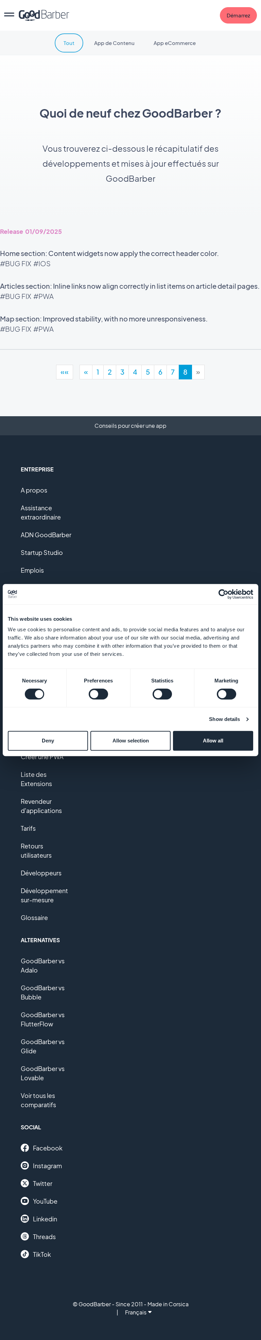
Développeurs (41, 873)
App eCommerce (175, 43)
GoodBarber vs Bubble (43, 992)
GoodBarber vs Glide (43, 1046)
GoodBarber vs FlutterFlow (43, 1019)
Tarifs (28, 828)
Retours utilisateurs (36, 850)
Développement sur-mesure (44, 895)
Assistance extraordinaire (41, 512)
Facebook (48, 1148)
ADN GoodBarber (46, 535)
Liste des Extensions (36, 778)
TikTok (42, 1254)
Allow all (213, 740)
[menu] (9, 15)
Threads (44, 1236)
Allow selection (130, 740)
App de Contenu (114, 43)
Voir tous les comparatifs (38, 1100)
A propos (34, 490)
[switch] (98, 694)
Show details (224, 719)
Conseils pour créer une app (130, 425)
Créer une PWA (42, 757)
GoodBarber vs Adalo (43, 965)
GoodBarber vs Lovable (43, 1073)
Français (135, 1312)
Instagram (47, 1166)
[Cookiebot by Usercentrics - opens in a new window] (223, 594)
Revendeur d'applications (41, 805)
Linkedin (45, 1219)
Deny (48, 740)
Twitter (42, 1183)
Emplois (32, 570)
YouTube (45, 1201)
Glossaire (34, 917)
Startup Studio (42, 552)
